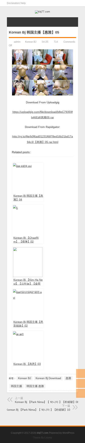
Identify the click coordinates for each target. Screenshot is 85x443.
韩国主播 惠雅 (35, 386)
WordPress (68, 432)
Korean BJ (30, 41)
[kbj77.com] (42, 11)
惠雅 (68, 378)
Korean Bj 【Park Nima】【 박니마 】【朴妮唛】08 (47, 402)
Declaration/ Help (16, 3)
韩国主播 (16, 386)
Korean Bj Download (48, 378)
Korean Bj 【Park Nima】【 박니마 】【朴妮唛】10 (38, 409)
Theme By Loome (42, 437)
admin (17, 41)
